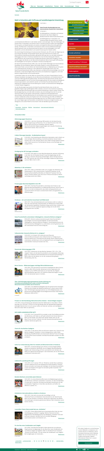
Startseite (17, 15)
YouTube (83, 449)
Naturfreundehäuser (78, 25)
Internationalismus (20, 109)
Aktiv (61, 6)
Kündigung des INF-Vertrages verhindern (26, 151)
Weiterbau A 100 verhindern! (23, 167)
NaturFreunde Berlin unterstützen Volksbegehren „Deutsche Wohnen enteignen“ (38, 217)
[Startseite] (20, 5)
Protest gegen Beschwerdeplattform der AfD (28, 184)
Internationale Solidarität (47, 107)
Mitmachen (72, 48)
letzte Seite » (18, 442)
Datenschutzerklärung (84, 439)
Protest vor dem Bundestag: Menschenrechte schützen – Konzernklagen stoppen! (38, 301)
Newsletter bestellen (75, 57)
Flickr (88, 449)
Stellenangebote (73, 71)
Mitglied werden (73, 39)
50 (34, 441)
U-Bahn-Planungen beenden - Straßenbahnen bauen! (30, 135)
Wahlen (30, 107)
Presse (77, 6)
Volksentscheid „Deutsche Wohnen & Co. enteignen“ (30, 233)
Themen (56, 6)
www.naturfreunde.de (32, 449)
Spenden (71, 44)
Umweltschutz (49, 6)
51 (36, 441)
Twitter (80, 449)
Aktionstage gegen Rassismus (23, 119)
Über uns (33, 6)
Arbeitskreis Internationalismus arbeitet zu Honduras (30, 393)
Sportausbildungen (78, 30)
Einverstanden (88, 443)
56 (48, 441)
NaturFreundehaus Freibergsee (78, 62)
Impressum (17, 449)
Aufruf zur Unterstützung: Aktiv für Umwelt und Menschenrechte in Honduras (37, 344)
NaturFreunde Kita (74, 76)
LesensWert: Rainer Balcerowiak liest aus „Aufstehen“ (30, 409)
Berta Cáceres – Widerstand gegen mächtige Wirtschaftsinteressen (34, 265)
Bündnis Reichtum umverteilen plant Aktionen (28, 377)
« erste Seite (18, 441)
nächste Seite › (60, 441)
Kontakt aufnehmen (75, 53)
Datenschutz (23, 449)
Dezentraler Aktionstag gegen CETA (25, 249)
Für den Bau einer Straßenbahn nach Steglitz (28, 425)
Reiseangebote (78, 27)
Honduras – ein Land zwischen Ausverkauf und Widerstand (32, 200)
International (36, 107)
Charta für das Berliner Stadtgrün (24, 328)
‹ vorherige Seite (27, 441)
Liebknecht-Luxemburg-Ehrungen (24, 361)
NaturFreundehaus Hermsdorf (78, 66)
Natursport (40, 6)
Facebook (77, 449)
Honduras (24, 107)
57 (50, 441)
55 (45, 441)
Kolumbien (18, 107)
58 (52, 441)
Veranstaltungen (69, 6)
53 (41, 441)
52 (39, 441)
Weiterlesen (61, 128)
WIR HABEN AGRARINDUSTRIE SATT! (25, 312)
